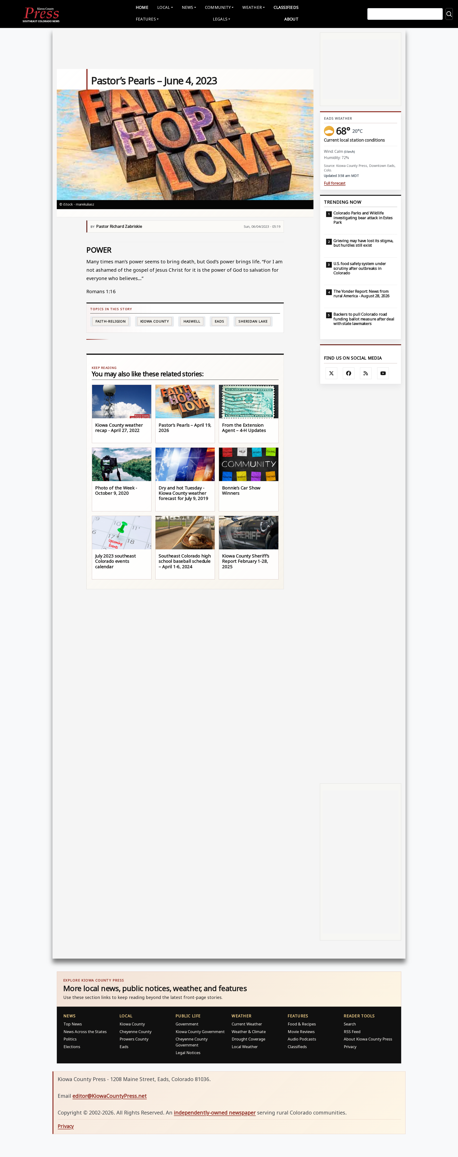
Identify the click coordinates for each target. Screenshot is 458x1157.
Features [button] (146, 19)
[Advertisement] (360, 583)
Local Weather (245, 1046)
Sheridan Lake (253, 321)
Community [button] (218, 7)
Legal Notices (188, 1052)
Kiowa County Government (200, 1031)
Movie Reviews (301, 1031)
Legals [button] (220, 19)
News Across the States (85, 1031)
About (291, 19)
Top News (72, 1024)
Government (187, 1024)
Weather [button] (252, 7)
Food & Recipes (302, 1024)
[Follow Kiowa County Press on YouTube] (383, 373)
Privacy (350, 1046)
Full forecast (334, 183)
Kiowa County (154, 321)
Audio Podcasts (302, 1039)
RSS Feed (352, 1031)
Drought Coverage (248, 1039)
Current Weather (247, 1024)
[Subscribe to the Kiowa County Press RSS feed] (366, 373)
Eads (219, 321)
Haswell (191, 321)
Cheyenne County (135, 1031)
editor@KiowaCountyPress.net (110, 1095)
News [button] (187, 7)
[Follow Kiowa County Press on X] (332, 373)
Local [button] (163, 7)
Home (142, 7)
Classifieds (286, 7)
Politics (70, 1039)
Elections (71, 1046)
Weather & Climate (249, 1031)
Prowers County (134, 1039)
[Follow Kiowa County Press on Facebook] (349, 373)
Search (350, 1024)
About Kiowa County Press (368, 1039)
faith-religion (110, 321)
